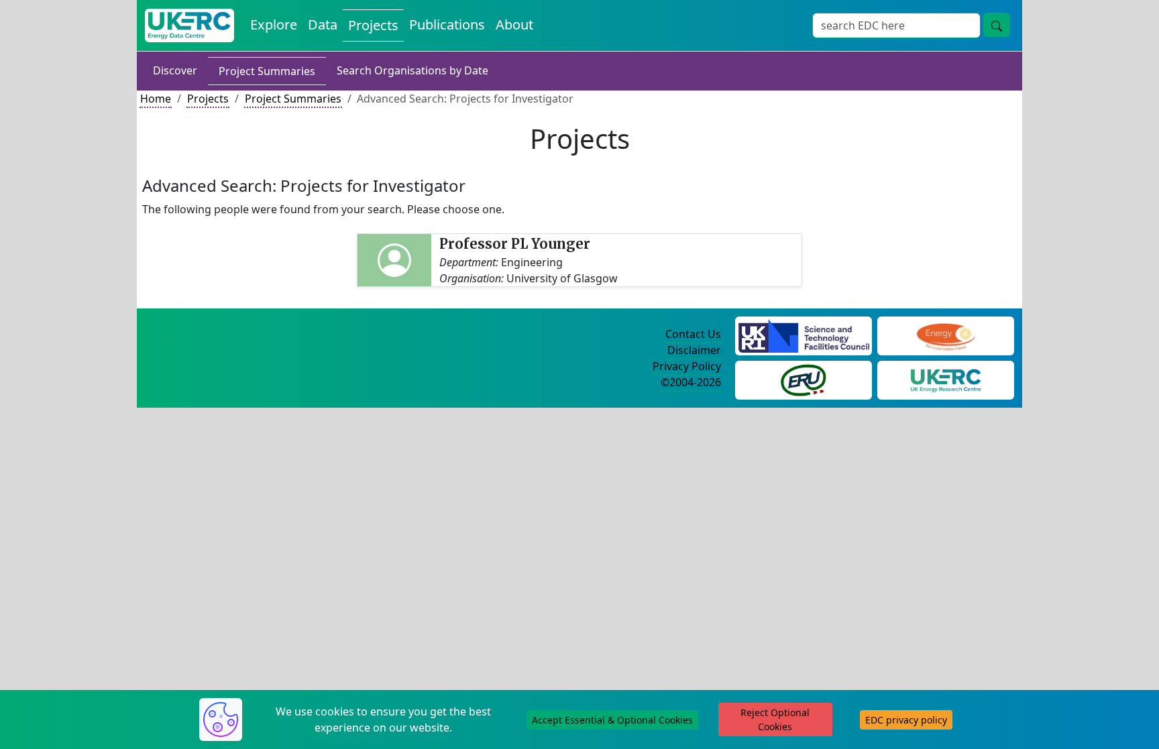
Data (322, 24)
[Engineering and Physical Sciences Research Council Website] (945, 334)
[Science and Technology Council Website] (803, 334)
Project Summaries (267, 71)
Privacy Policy (687, 366)
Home (155, 98)
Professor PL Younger (514, 243)
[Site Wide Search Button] (996, 25)
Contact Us (693, 334)
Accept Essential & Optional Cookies (612, 719)
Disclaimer (694, 350)
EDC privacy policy (906, 719)
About (514, 24)
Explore (273, 24)
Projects (373, 25)
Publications (447, 24)
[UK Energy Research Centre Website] (946, 378)
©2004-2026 (691, 382)
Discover (175, 70)
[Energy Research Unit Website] (803, 378)
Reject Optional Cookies (775, 719)
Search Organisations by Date (412, 70)
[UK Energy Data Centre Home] (189, 25)
